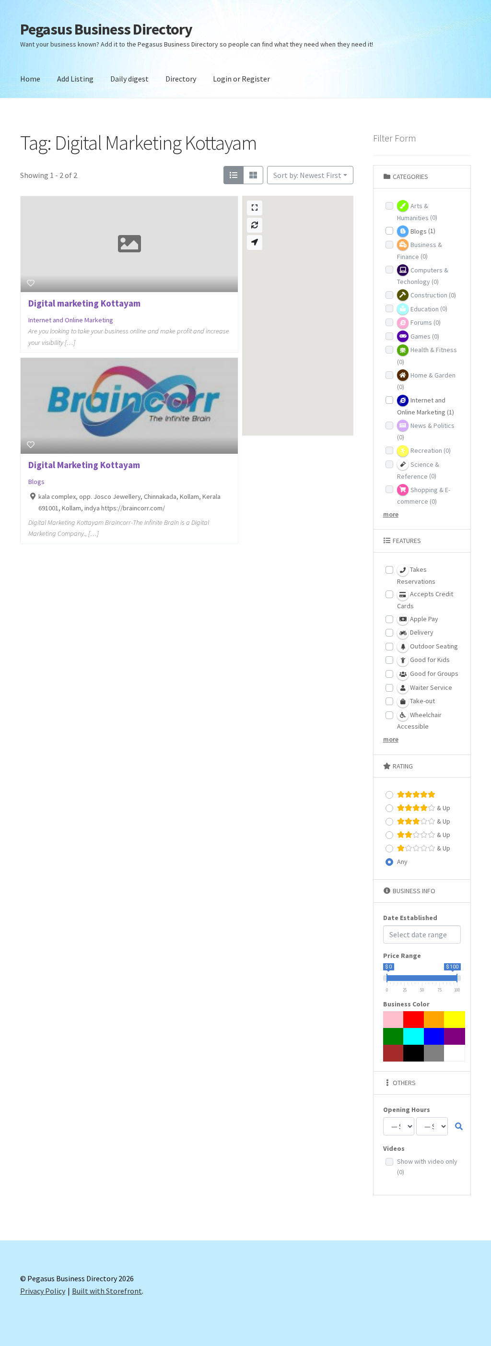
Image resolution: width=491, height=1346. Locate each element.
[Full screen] (254, 208)
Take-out (422, 701)
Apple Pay (423, 618)
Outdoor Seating (433, 646)
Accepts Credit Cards (425, 600)
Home (30, 78)
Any (402, 861)
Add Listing (75, 78)
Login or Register (241, 78)
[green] (393, 1036)
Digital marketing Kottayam (84, 303)
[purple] (454, 1036)
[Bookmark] (31, 283)
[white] (454, 1053)
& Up (442, 807)
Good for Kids (429, 659)
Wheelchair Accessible (419, 720)
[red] (413, 1019)
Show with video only (427, 1167)
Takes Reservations (416, 575)
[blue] (434, 1036)
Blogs (36, 481)
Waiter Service (430, 687)
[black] (413, 1053)
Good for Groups (433, 673)
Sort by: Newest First (307, 175)
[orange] (434, 1019)
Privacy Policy (42, 1291)
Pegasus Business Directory (106, 29)
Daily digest (129, 78)
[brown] (393, 1053)
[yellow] (454, 1019)
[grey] (434, 1053)
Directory (180, 78)
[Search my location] (254, 242)
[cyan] (413, 1036)
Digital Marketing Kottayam (84, 465)
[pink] (393, 1019)
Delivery (421, 632)
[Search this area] (254, 225)
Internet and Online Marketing (70, 320)
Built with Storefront (107, 1291)
